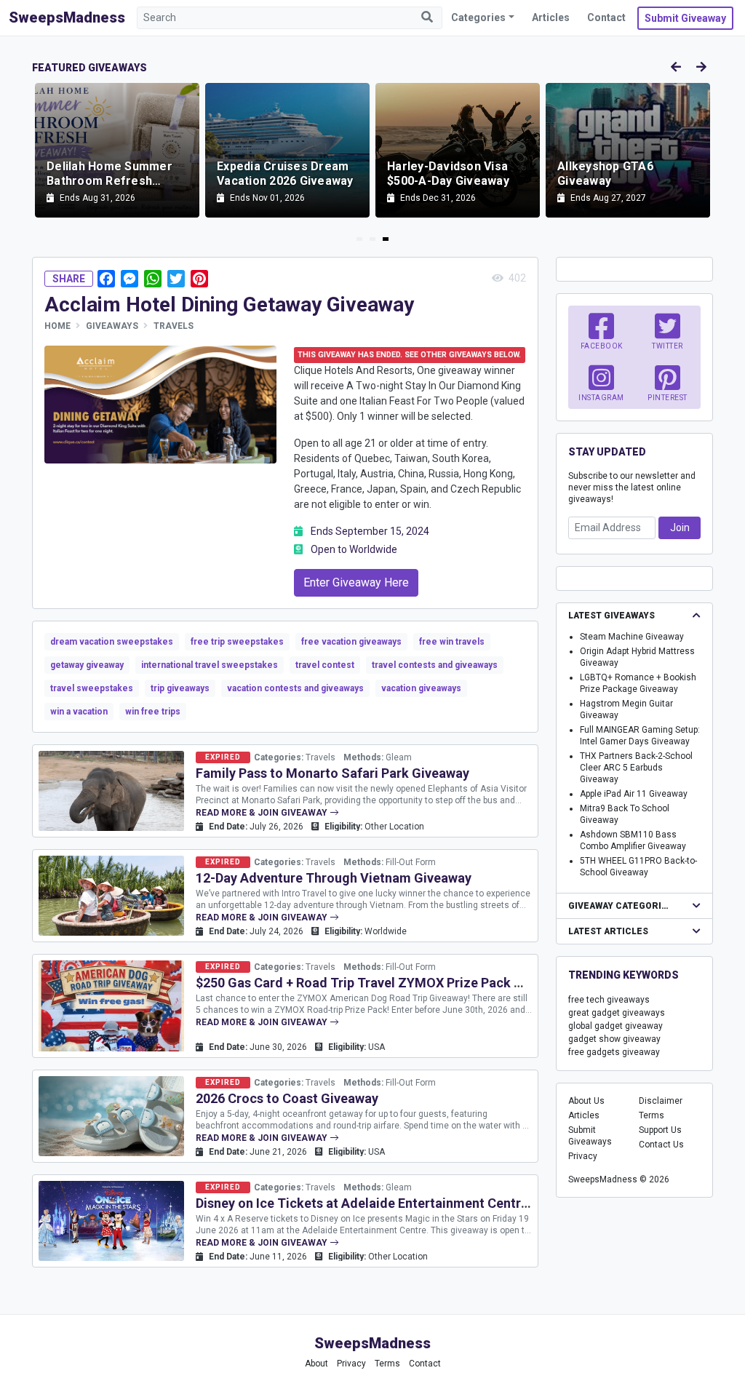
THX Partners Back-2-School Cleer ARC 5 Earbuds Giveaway (636, 767)
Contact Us (661, 1144)
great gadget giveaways (616, 1013)
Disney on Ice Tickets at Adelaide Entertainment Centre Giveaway (392, 1203)
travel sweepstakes (91, 688)
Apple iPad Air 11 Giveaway (634, 794)
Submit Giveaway (685, 18)
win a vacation (79, 712)
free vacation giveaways (351, 642)
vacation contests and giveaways (295, 688)
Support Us (660, 1130)
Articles (551, 17)
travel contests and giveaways (435, 665)
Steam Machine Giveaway (632, 637)
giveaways (112, 326)
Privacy (582, 1156)
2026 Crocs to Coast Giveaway (287, 1098)
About (316, 1363)
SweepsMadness (67, 17)
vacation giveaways (421, 688)
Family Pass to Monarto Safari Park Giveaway (332, 773)
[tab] (359, 239)
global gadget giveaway (615, 1026)
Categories (478, 17)
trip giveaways (180, 688)
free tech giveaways (609, 1000)
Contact (606, 17)
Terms (651, 1115)
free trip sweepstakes (237, 642)
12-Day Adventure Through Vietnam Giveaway (333, 877)
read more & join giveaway (263, 813)
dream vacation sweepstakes (111, 642)
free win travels (452, 642)
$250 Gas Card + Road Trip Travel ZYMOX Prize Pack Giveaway (383, 982)
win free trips (152, 712)
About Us (586, 1101)
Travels (174, 326)
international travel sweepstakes (209, 665)
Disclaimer (660, 1101)
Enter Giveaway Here (356, 582)
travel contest (324, 665)
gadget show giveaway (614, 1039)
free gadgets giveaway (614, 1052)
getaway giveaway (87, 665)
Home (57, 326)
